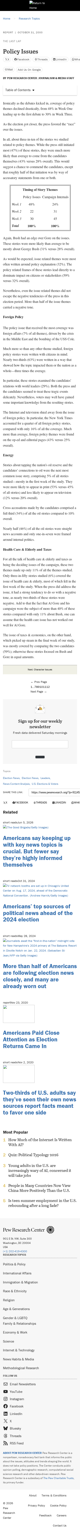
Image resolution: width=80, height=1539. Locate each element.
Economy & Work (15, 1332)
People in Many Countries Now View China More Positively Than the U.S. (39, 1188)
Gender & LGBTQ (15, 1318)
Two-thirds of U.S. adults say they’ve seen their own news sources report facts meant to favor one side (39, 1102)
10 (41, 687)
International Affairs (17, 1273)
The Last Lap (12, 41)
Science (8, 1341)
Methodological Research (21, 1368)
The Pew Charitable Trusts (58, 1478)
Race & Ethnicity (15, 1291)
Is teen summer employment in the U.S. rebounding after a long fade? (42, 1203)
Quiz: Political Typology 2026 (33, 1154)
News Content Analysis (16, 784)
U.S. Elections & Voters (45, 784)
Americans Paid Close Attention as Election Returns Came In (31, 1039)
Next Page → (39, 691)
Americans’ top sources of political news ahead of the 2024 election (38, 913)
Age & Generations (16, 1309)
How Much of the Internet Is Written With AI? (40, 1142)
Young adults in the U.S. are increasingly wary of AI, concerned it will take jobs (39, 1170)
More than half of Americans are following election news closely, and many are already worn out (40, 975)
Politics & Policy (14, 1264)
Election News (11, 778)
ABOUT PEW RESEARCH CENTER (22, 1453)
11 (44, 687)
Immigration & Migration (20, 1282)
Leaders (45, 778)
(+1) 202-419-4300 (15, 1251)
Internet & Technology (19, 1350)
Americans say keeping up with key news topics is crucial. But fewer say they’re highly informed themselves (37, 851)
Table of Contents (18, 90)
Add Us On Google (29, 70)
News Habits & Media (18, 1359)
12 (48, 687)
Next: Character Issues (40, 669)
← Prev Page (39, 682)
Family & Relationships (19, 1323)
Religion (9, 1300)
